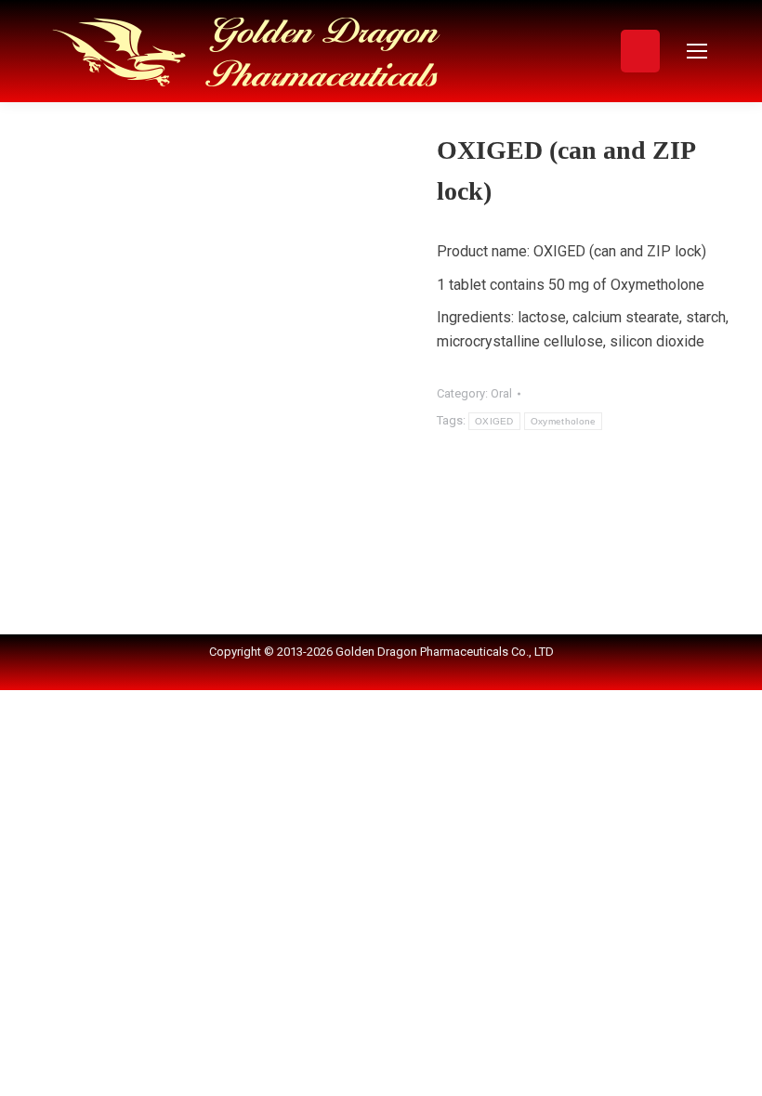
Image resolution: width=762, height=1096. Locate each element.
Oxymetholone (564, 421)
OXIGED (494, 421)
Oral (501, 393)
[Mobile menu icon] (697, 51)
